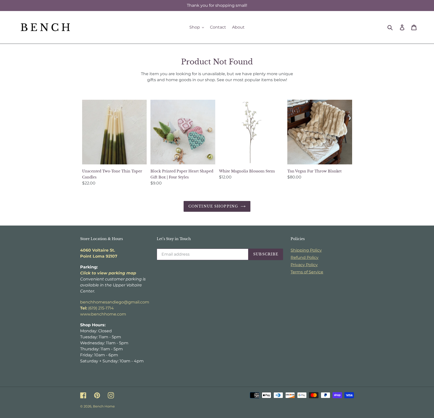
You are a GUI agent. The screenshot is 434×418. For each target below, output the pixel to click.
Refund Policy (304, 257)
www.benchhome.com (103, 314)
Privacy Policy (304, 264)
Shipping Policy (306, 250)
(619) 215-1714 (97, 308)
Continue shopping (213, 206)
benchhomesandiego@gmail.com (114, 302)
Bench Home (104, 406)
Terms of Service (307, 272)
